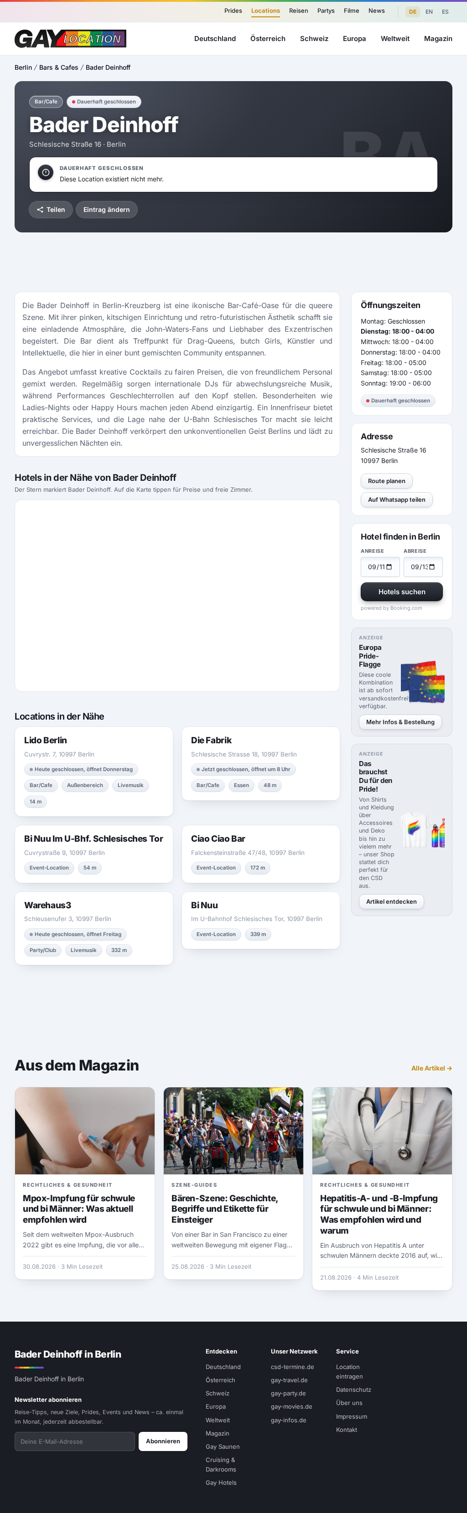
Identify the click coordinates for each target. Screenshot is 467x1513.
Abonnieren (163, 1441)
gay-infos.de (288, 1420)
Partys (326, 10)
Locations (265, 10)
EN (429, 11)
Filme (351, 10)
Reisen (298, 10)
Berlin (23, 67)
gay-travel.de (289, 1380)
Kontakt (346, 1429)
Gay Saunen (223, 1446)
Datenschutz (353, 1389)
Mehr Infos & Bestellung (400, 722)
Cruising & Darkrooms (221, 1464)
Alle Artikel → (431, 1068)
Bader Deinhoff (108, 67)
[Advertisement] (233, 262)
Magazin (438, 38)
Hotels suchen (402, 591)
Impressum (351, 1416)
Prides (233, 10)
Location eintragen (349, 1371)
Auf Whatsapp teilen (396, 499)
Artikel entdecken (391, 901)
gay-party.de (288, 1393)
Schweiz (314, 38)
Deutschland (215, 38)
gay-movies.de (291, 1406)
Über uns (349, 1402)
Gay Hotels (221, 1482)
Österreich (267, 38)
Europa (354, 38)
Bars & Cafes (58, 67)
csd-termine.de (292, 1366)
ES (445, 11)
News (376, 10)
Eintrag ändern (106, 209)
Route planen (386, 480)
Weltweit (395, 38)
